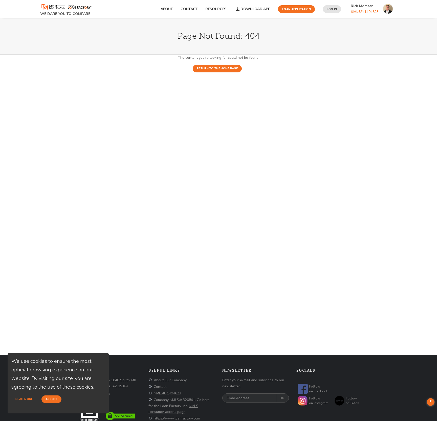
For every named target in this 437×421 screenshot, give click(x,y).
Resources (216, 9)
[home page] (66, 5)
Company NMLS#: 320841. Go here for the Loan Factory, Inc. (179, 405)
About (167, 9)
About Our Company (170, 380)
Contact (189, 9)
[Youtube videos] (430, 402)
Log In (332, 9)
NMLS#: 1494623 (167, 393)
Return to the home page (217, 68)
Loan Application (296, 9)
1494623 (365, 11)
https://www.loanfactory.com (177, 418)
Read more (24, 399)
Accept (51, 399)
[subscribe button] (283, 398)
